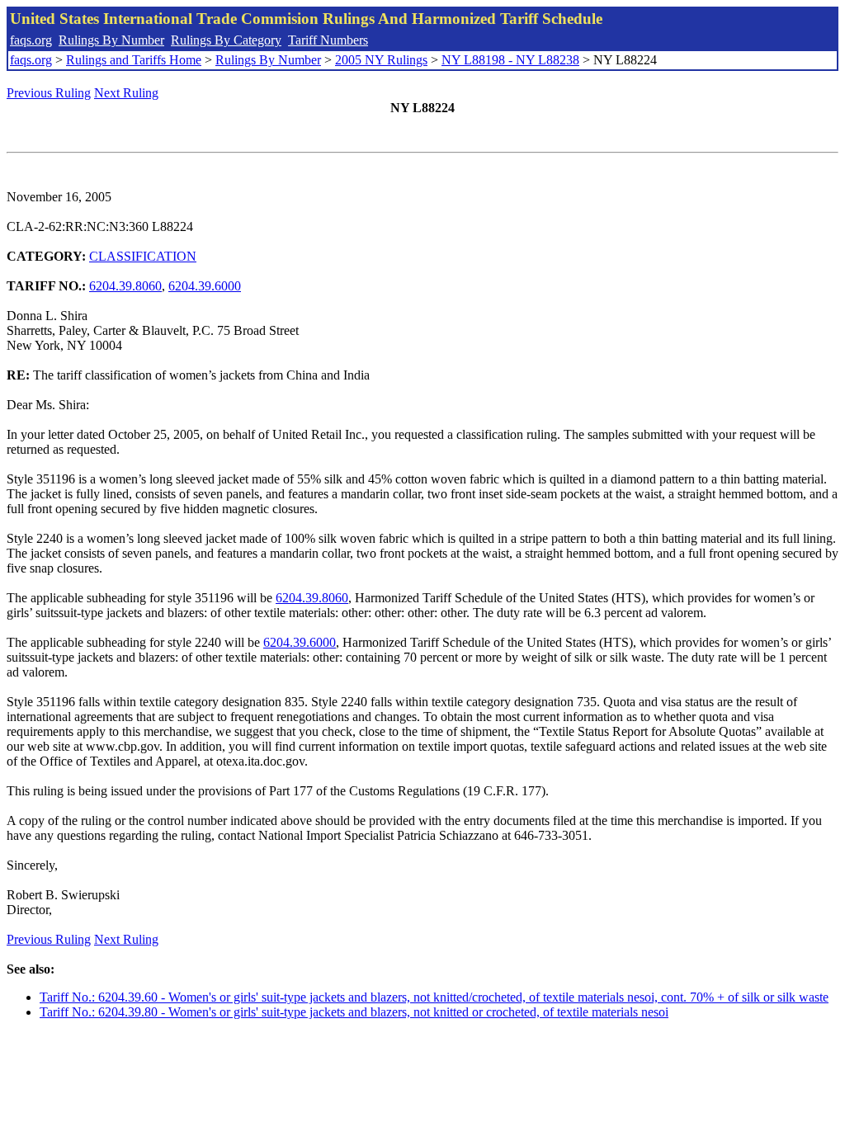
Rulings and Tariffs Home (133, 60)
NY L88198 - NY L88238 (510, 60)
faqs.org (31, 40)
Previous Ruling (49, 93)
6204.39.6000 (204, 286)
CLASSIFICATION (142, 256)
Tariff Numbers (328, 40)
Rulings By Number (111, 40)
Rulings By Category (226, 40)
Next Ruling (126, 93)
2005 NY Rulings (381, 60)
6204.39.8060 (125, 286)
